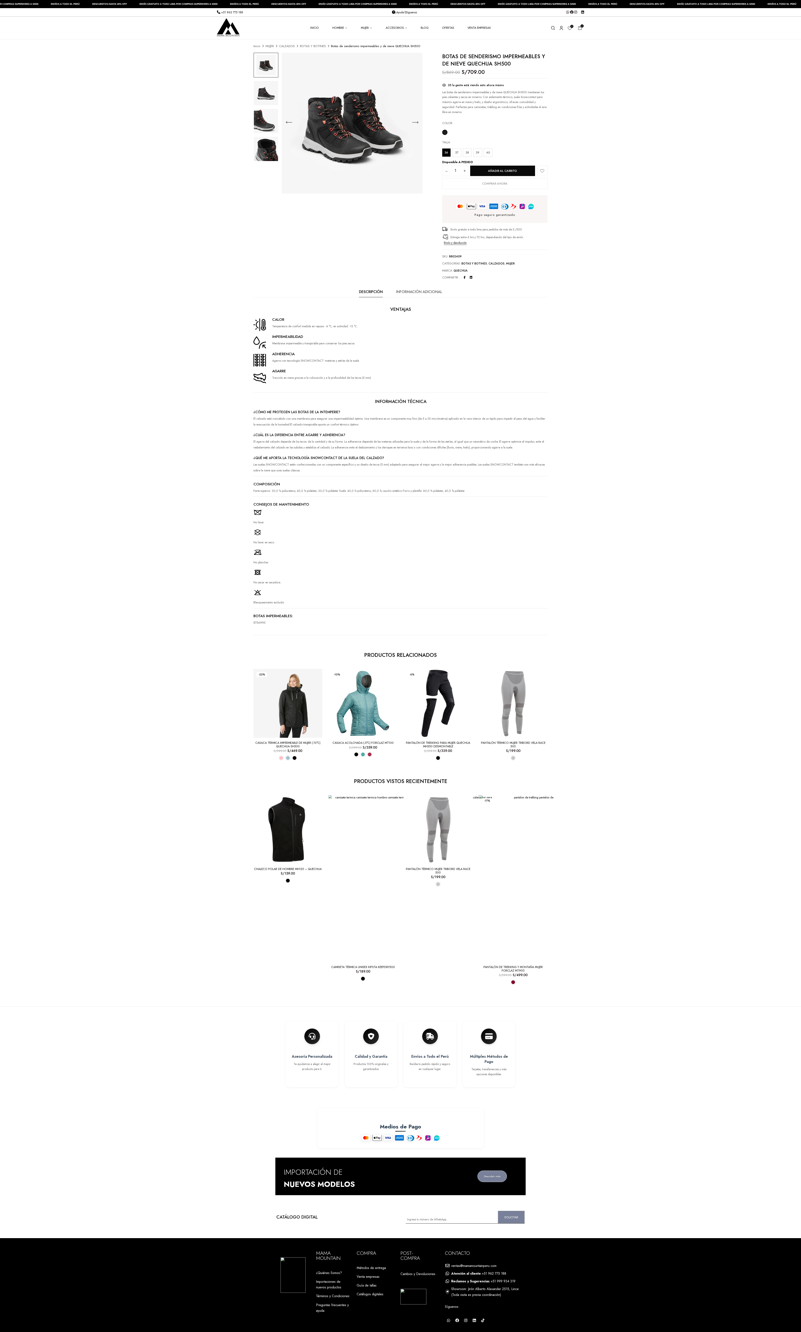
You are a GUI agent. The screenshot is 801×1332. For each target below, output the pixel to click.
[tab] (371, 293)
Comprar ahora (495, 183)
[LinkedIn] (471, 277)
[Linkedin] (474, 1320)
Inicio (256, 46)
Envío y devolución (455, 243)
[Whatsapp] (448, 1320)
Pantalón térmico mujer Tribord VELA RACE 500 (513, 744)
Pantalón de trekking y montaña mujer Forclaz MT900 (513, 968)
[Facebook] (465, 277)
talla (446, 142)
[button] (580, 28)
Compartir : (451, 277)
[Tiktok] (483, 1320)
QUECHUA (460, 270)
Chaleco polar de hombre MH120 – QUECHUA (288, 869)
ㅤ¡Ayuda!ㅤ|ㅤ (400, 12)
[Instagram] (466, 1320)
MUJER (270, 46)
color (447, 123)
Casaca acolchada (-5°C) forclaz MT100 (363, 743)
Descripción (371, 292)
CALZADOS (287, 46)
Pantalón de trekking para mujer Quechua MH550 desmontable (438, 744)
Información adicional (419, 292)
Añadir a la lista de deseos (542, 171)
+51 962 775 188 (231, 12)
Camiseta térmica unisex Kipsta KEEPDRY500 (363, 967)
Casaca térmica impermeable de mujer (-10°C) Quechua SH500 (287, 744)
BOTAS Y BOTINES (313, 46)
